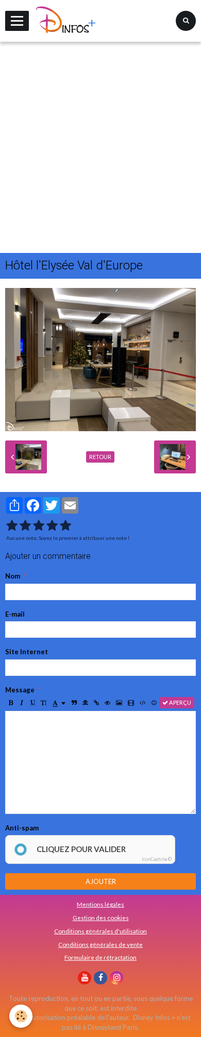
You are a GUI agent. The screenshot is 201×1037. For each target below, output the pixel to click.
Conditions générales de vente (100, 944)
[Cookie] (20, 1016)
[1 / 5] (12, 525)
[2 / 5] (25, 525)
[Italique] (21, 702)
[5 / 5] (65, 525)
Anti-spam (22, 828)
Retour (100, 456)
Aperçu (179, 702)
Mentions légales (100, 904)
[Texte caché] (107, 702)
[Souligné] (32, 702)
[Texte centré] (85, 702)
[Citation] (74, 702)
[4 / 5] (52, 525)
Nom (12, 576)
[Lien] (96, 702)
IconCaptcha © (157, 859)
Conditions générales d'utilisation (100, 930)
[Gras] (10, 702)
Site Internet (26, 652)
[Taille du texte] (43, 702)
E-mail (15, 614)
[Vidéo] (131, 702)
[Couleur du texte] (59, 702)
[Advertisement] (100, 147)
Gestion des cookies (101, 917)
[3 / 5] (38, 525)
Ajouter (101, 881)
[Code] (143, 702)
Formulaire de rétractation (100, 957)
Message (20, 690)
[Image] (119, 702)
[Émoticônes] (154, 702)
